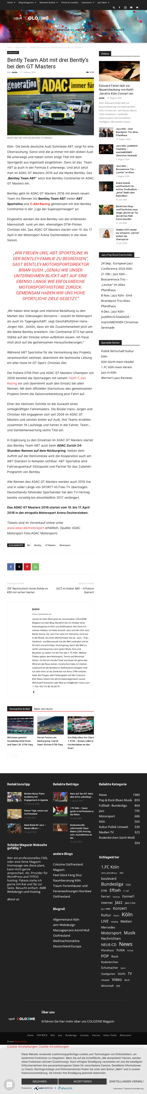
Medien (126, 921)
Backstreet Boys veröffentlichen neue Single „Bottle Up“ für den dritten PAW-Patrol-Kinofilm (127, 213)
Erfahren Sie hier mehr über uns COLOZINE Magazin (78, 1021)
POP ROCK (25, 30)
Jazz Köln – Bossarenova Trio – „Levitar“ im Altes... (126, 169)
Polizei (130, 950)
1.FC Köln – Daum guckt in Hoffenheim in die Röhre (82, 811)
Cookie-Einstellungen (22, 1046)
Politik (121, 950)
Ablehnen (39, 1081)
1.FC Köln (110, 867)
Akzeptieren (83, 1081)
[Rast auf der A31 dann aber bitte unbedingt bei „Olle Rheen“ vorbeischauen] (60, 797)
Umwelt (105, 980)
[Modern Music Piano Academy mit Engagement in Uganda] (14, 797)
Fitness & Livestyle (69, 2)
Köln (38, 30)
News (125, 944)
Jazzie (14, 72)
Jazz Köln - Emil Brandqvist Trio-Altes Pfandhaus (116, 300)
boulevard (108, 878)
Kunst (116, 915)
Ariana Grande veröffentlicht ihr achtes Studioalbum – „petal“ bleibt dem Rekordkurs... (127, 189)
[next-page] (15, 755)
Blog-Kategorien (26, 2)
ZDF (118, 985)
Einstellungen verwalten (126, 1081)
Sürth (121, 974)
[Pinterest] (27, 566)
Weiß (126, 980)
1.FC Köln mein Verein (116, 367)
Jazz (49, 30)
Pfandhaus (107, 950)
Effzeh (115, 890)
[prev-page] (9, 755)
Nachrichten (111, 938)
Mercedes (108, 927)
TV (130, 973)
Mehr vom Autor (43, 709)
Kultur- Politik (113, 30)
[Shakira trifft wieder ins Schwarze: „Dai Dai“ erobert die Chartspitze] (106, 233)
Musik (129, 933)
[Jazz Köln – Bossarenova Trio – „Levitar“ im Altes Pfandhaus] (106, 169)
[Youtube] (131, 7)
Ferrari (105, 896)
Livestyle (80, 30)
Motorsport (15, 38)
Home (10, 2)
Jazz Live (130, 903)
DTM (104, 890)
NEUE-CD (109, 944)
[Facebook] (119, 7)
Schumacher (109, 968)
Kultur (106, 915)
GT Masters (50, 545)
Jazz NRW (105, 908)
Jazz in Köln (109, 372)
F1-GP (126, 891)
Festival (116, 896)
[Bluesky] (137, 7)
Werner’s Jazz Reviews (116, 378)
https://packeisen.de (41, 614)
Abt (28, 545)
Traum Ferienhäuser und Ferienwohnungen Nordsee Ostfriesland (72, 891)
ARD (122, 873)
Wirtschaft (107, 985)
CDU (128, 884)
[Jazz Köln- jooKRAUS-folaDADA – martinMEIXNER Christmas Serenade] (106, 149)
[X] (19, 566)
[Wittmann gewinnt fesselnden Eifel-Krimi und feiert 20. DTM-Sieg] (20, 725)
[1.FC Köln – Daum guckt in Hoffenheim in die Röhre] (60, 812)
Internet (95, 30)
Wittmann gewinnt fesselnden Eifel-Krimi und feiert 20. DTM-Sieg (20, 741)
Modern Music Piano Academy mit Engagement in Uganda (36, 796)
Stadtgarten (108, 974)
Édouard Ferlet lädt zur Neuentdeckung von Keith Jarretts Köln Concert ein (116, 89)
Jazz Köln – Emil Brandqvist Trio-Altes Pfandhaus (127, 132)
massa (114, 921)
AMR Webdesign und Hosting (26, 890)
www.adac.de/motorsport (25, 528)
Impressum (87, 2)
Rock (114, 956)
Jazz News (102, 2)
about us (13, 899)
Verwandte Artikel (19, 709)
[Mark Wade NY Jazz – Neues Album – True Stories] (14, 828)
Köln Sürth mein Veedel (117, 362)
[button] (114, 7)
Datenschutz (20, 1041)
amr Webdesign (64, 925)
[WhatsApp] (35, 566)
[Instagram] (125, 7)
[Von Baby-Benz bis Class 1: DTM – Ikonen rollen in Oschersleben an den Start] (81, 725)
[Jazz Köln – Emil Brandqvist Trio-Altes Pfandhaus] (106, 132)
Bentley (37, 545)
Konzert (120, 908)
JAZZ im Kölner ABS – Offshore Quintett (75, 590)
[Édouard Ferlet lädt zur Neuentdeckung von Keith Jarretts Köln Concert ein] (119, 71)
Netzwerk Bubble (47, 2)
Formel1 (128, 896)
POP (105, 956)
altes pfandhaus (109, 872)
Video (117, 979)
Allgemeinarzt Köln (66, 919)
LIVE (105, 921)
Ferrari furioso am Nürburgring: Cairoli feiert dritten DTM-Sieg (50, 741)
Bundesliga (63, 30)
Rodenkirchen (109, 962)
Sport (123, 968)
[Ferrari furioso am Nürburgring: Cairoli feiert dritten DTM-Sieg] (50, 725)
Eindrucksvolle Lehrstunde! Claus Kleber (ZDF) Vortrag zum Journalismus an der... (81, 831)
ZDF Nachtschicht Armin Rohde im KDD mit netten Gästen (27, 590)
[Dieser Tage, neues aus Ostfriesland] (14, 814)
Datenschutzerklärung (133, 1088)
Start (9, 47)
